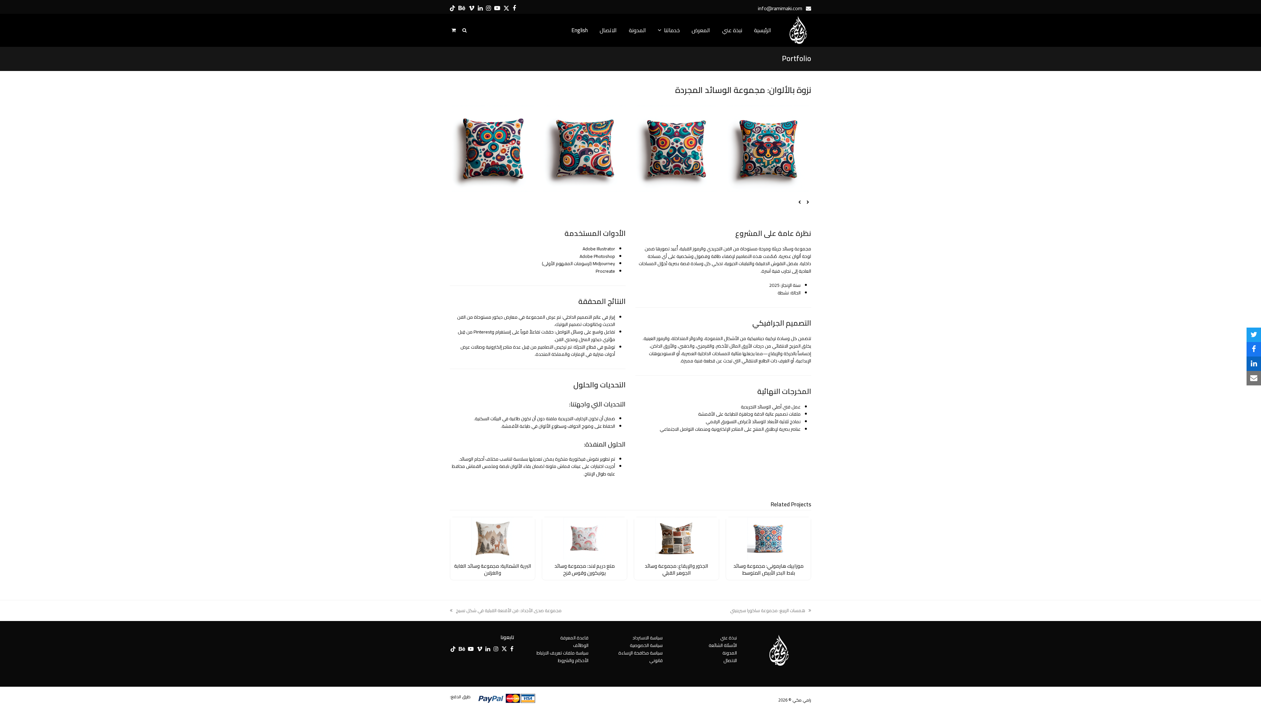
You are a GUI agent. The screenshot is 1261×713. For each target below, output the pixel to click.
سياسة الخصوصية (646, 645)
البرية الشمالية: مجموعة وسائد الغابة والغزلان (492, 569)
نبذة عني (728, 637)
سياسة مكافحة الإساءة (640, 653)
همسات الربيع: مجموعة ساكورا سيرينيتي (770, 610)
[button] (1254, 335)
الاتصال (730, 660)
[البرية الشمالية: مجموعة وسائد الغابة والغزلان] (492, 538)
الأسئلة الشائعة (723, 645)
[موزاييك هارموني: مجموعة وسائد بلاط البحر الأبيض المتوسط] (768, 538)
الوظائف (580, 645)
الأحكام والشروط (573, 660)
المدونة (729, 653)
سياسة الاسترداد (647, 637)
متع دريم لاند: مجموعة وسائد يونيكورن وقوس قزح (584, 569)
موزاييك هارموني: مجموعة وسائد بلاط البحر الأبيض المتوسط (768, 569)
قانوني (656, 660)
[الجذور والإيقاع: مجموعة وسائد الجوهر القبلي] (676, 538)
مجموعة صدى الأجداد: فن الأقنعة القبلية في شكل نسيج (509, 610)
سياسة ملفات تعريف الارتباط (562, 653)
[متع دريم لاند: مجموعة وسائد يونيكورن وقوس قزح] (584, 538)
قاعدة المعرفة (574, 637)
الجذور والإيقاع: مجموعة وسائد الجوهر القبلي (676, 569)
